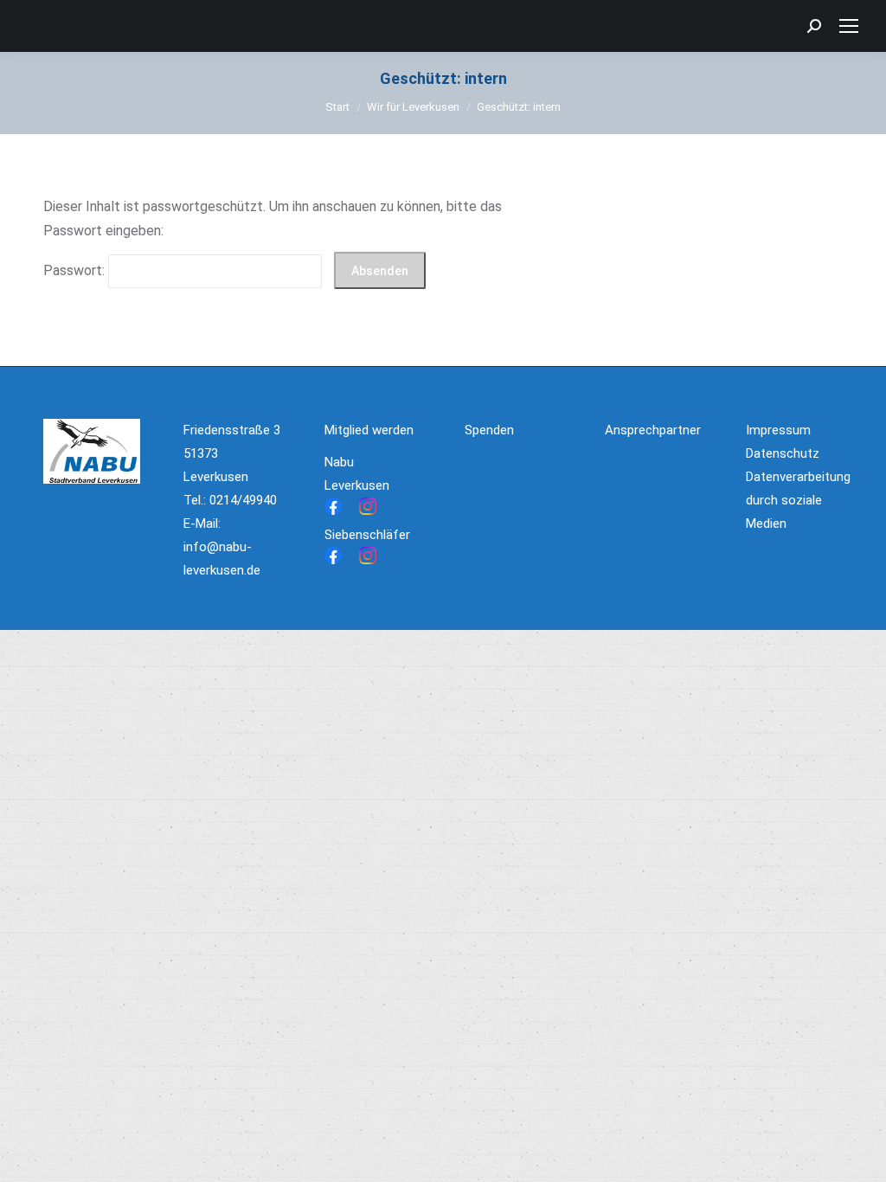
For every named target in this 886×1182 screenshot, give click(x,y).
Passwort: (75, 270)
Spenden (489, 430)
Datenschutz (782, 453)
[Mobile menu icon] (848, 26)
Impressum (778, 430)
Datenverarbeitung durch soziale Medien (798, 500)
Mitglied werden (369, 430)
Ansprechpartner (653, 430)
